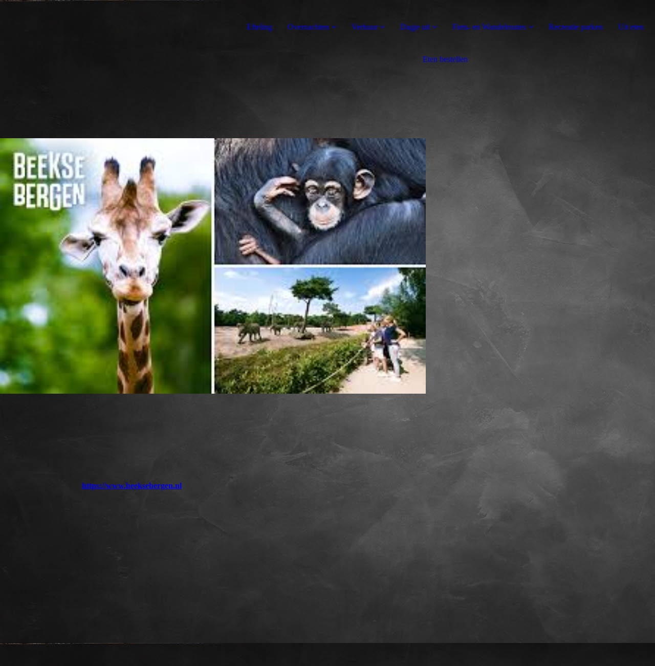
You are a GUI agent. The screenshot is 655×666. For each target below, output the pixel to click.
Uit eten (631, 27)
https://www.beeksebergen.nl (132, 485)
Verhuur (365, 27)
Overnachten (308, 27)
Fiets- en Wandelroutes (489, 27)
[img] (213, 266)
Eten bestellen (445, 59)
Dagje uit (415, 27)
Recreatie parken (576, 27)
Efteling (259, 27)
